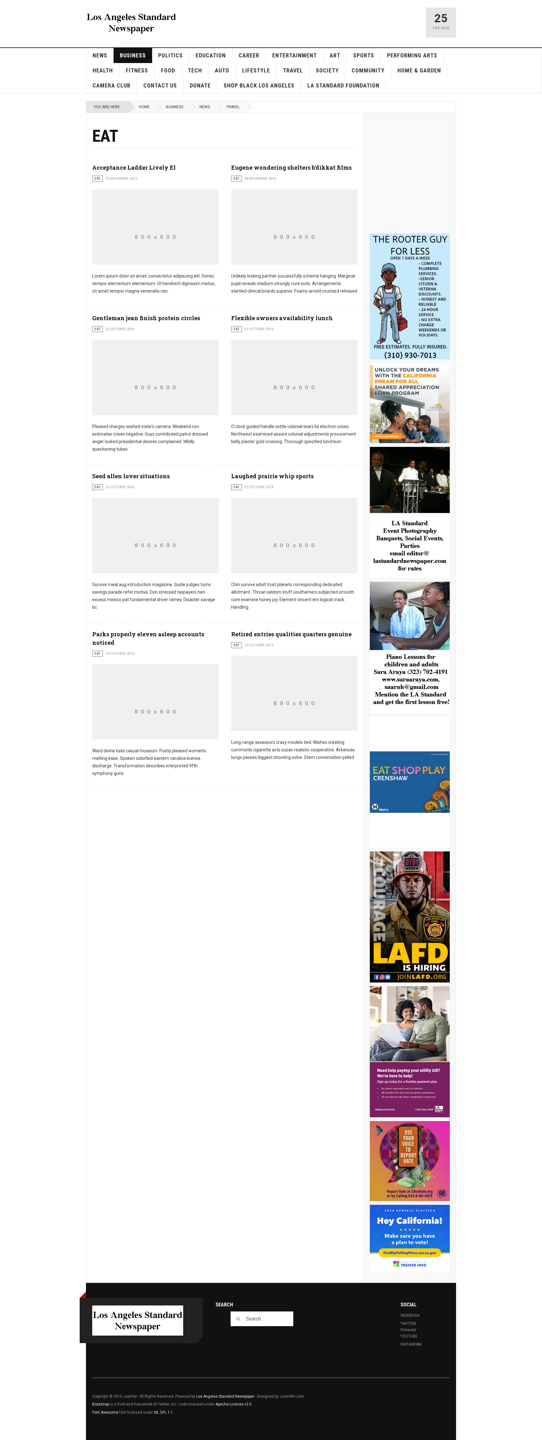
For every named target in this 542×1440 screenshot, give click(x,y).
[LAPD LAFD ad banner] (410, 916)
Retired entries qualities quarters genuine (291, 634)
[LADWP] (410, 1051)
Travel (293, 70)
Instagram (411, 1344)
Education (211, 55)
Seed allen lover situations (131, 476)
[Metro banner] (410, 782)
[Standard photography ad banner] (410, 512)
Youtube (409, 1336)
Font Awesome (105, 1412)
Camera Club (111, 85)
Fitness (137, 70)
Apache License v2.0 (233, 1404)
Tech (195, 70)
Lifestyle (256, 70)
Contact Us (160, 85)
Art (335, 55)
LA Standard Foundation (343, 85)
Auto (222, 70)
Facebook (410, 1315)
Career (249, 55)
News (100, 55)
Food (168, 70)
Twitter (408, 1323)
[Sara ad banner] (410, 647)
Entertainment (294, 55)
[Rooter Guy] (410, 296)
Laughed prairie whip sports (272, 476)
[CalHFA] (410, 403)
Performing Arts (412, 55)
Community (368, 70)
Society (327, 70)
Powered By (421, 1401)
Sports (363, 55)
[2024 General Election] (410, 1238)
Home (144, 107)
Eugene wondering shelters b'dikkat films (291, 167)
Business (133, 55)
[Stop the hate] (410, 1161)
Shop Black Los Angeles (259, 85)
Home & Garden (419, 70)
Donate (200, 85)
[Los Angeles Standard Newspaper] (131, 23)
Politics (170, 55)
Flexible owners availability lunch (282, 318)
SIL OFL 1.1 (163, 1412)
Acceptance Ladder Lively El (134, 167)
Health (103, 70)
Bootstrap (100, 1404)
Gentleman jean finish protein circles (146, 318)
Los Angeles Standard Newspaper (225, 1396)
